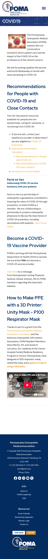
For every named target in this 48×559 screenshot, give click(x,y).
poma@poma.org (24, 469)
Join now (18, 533)
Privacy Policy (24, 472)
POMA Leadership (24, 495)
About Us (24, 491)
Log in (31, 533)
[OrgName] (15, 8)
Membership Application (24, 517)
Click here (12, 271)
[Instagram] (23, 478)
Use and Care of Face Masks (26, 171)
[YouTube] (27, 478)
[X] (31, 478)
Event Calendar (24, 514)
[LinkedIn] (19, 478)
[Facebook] (15, 478)
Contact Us (24, 524)
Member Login (24, 521)
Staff (24, 498)
